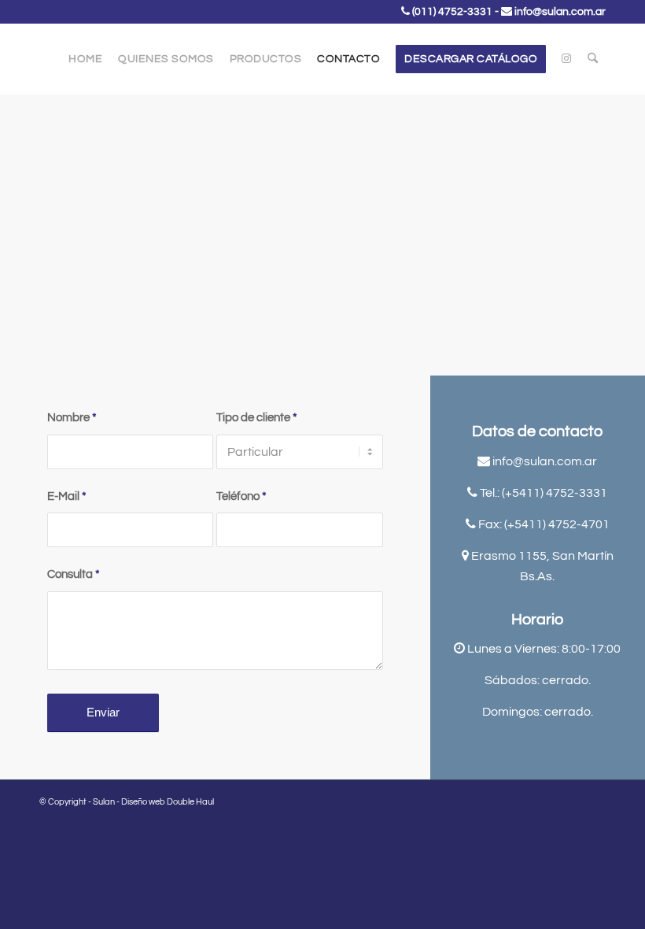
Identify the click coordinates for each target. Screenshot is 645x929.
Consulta (73, 574)
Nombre (72, 418)
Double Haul (190, 802)
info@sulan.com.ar (560, 11)
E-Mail (67, 496)
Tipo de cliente (256, 418)
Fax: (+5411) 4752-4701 (544, 524)
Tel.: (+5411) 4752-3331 (543, 493)
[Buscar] (593, 59)
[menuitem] (85, 59)
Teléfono (241, 496)
